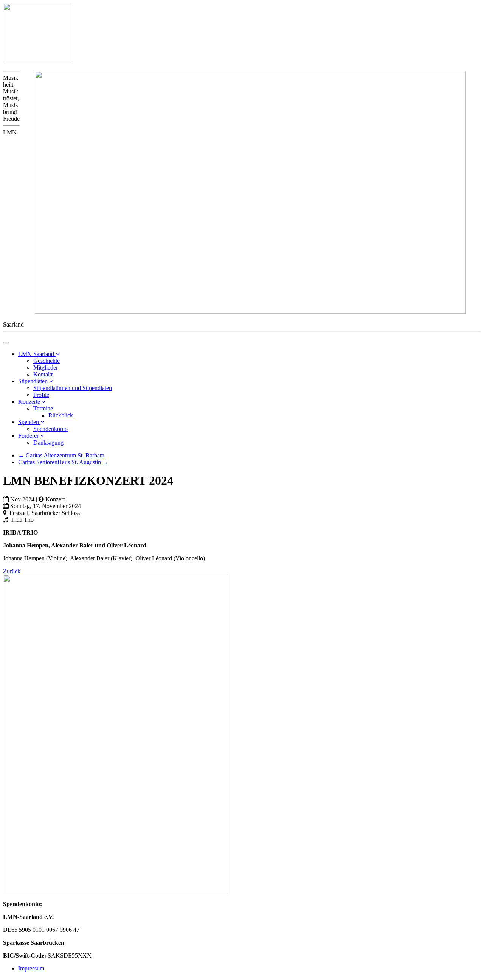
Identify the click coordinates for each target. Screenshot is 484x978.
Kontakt (43, 374)
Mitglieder (45, 367)
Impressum (31, 968)
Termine (43, 408)
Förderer (29, 435)
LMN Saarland (37, 354)
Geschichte (46, 361)
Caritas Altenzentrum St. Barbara (61, 455)
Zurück (11, 571)
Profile (41, 395)
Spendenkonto (50, 429)
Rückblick (60, 415)
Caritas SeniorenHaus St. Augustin (63, 462)
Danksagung (48, 442)
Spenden (29, 422)
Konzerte (30, 401)
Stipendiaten (33, 381)
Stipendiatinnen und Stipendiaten (72, 388)
